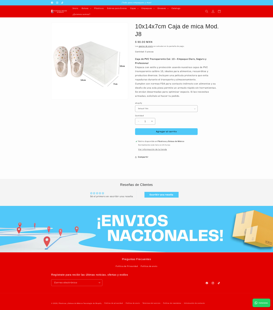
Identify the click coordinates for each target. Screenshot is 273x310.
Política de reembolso (172, 303)
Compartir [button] (143, 157)
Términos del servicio (151, 303)
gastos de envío (146, 46)
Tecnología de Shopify (92, 303)
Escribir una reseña (161, 194)
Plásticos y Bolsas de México (71, 303)
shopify (138, 103)
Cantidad (139, 116)
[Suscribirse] (99, 282)
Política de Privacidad (127, 266)
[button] (86, 8)
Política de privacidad (113, 303)
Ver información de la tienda (152, 149)
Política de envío (149, 266)
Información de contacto (194, 303)
